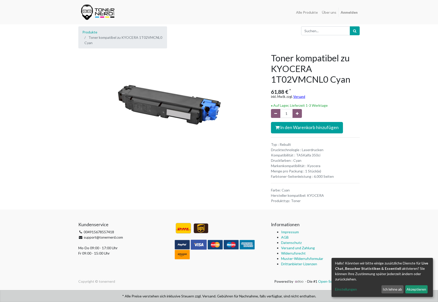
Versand (299, 97)
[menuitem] (307, 12)
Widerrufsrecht (293, 253)
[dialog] (382, 277)
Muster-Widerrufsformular (302, 258)
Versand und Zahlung (298, 248)
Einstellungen (346, 289)
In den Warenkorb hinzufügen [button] (309, 127)
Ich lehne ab (392, 289)
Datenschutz (291, 242)
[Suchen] (355, 30)
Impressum (290, 232)
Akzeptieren (416, 289)
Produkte (89, 32)
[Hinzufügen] (297, 113)
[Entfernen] (275, 113)
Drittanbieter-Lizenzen (299, 264)
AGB (285, 237)
